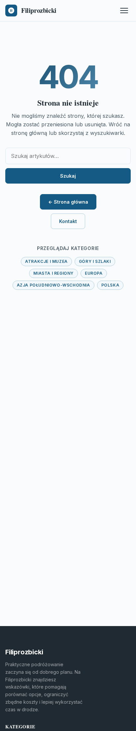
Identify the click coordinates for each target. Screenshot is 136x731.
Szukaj (68, 176)
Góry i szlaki (95, 261)
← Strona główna (68, 202)
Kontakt (68, 221)
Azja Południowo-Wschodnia (53, 285)
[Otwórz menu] (124, 10)
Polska (110, 285)
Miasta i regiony (53, 273)
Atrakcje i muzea (46, 261)
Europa (94, 273)
